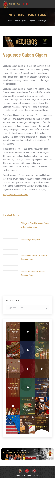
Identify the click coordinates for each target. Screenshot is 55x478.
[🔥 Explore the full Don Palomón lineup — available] (42, 406)
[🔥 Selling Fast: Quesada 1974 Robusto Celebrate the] (13, 331)
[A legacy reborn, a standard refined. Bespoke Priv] (27, 331)
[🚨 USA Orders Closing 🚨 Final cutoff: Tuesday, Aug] (13, 424)
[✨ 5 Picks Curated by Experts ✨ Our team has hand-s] (13, 387)
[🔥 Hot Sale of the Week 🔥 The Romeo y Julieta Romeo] (27, 368)
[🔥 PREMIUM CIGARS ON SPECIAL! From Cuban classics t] (42, 350)
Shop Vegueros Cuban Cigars (15, 194)
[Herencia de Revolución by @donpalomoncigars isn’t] (13, 350)
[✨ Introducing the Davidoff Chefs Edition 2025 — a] (42, 368)
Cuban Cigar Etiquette (30, 239)
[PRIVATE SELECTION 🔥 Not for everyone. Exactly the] (13, 406)
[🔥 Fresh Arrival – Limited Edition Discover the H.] (42, 331)
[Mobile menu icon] (49, 4)
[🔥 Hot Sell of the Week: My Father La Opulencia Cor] (27, 350)
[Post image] (10, 227)
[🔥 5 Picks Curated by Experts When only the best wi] (42, 424)
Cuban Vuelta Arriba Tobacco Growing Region (34, 257)
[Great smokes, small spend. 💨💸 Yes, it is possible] (27, 424)
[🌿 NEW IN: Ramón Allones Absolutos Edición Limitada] (13, 368)
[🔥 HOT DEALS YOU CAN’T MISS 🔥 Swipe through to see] (27, 387)
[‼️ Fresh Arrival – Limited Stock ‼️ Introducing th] (27, 406)
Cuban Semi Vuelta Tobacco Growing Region (33, 273)
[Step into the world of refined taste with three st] (42, 387)
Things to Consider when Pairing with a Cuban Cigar (35, 225)
